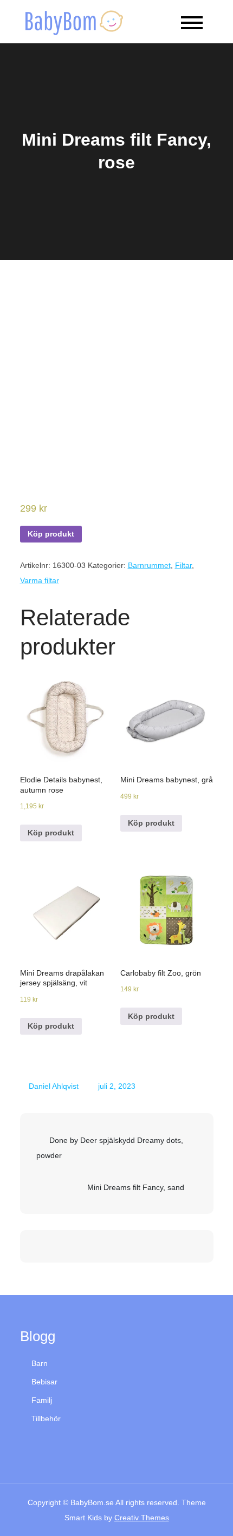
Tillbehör (46, 1418)
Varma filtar (39, 580)
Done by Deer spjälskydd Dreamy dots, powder (109, 1148)
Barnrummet (149, 565)
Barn (39, 1363)
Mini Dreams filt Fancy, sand (135, 1187)
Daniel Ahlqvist (54, 1086)
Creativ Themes (141, 1517)
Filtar (183, 565)
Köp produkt (51, 534)
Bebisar (44, 1381)
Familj (41, 1400)
